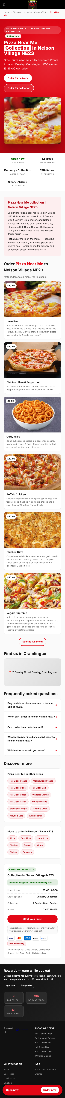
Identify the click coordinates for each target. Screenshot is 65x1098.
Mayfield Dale (16, 815)
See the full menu (32, 641)
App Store (10, 985)
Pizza (12, 838)
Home (6, 12)
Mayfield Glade (40, 808)
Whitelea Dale (35, 815)
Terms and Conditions (45, 1069)
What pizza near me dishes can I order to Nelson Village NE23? (31, 738)
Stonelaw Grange (18, 808)
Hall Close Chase (18, 794)
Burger (27, 845)
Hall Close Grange (18, 781)
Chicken (14, 845)
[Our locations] (4, 4)
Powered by (8, 1030)
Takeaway (18, 12)
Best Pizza (26, 838)
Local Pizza (42, 838)
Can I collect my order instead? (25, 727)
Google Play (26, 985)
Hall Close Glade (18, 787)
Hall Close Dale (39, 787)
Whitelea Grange (40, 794)
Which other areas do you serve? (26, 750)
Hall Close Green (18, 801)
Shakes (13, 852)
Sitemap (38, 1074)
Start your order (32, 919)
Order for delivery (18, 78)
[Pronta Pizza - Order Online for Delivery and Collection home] (32, 4)
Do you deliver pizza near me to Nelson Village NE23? (30, 705)
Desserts (27, 852)
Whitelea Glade (39, 801)
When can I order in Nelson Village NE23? (31, 716)
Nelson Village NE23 (36, 12)
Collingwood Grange (43, 781)
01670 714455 (17, 181)
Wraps (40, 845)
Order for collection (19, 88)
